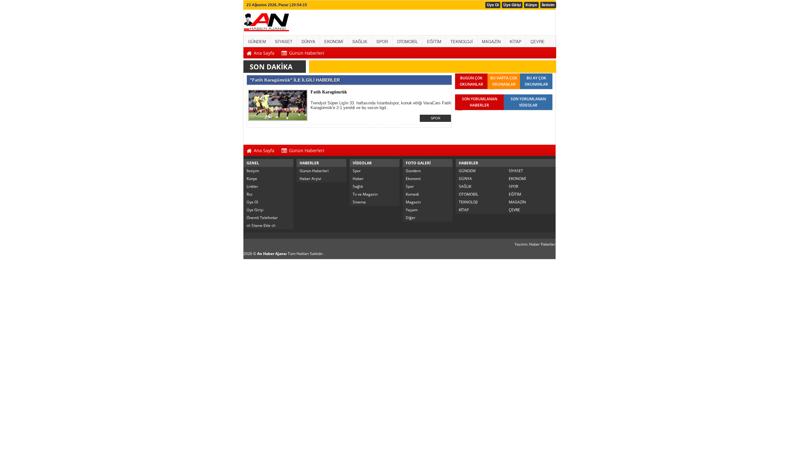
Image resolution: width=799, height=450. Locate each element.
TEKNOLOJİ (468, 202)
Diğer (410, 217)
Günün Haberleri (314, 170)
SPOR (435, 118)
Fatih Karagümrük (329, 92)
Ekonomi (413, 178)
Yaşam (412, 209)
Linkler (252, 186)
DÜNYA (465, 178)
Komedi (412, 194)
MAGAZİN (517, 202)
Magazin (413, 202)
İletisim (548, 5)
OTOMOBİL (468, 194)
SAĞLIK (465, 186)
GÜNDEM (467, 170)
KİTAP (464, 209)
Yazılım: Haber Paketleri (535, 244)
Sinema (359, 202)
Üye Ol (493, 5)
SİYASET (516, 170)
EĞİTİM (515, 194)
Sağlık (358, 186)
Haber (358, 178)
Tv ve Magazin (365, 194)
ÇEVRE (514, 209)
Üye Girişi (512, 5)
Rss (249, 194)
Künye (531, 5)
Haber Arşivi (310, 178)
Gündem (413, 170)
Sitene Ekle (261, 225)
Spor (357, 170)
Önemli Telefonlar (262, 217)
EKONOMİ (517, 178)
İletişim (253, 170)
